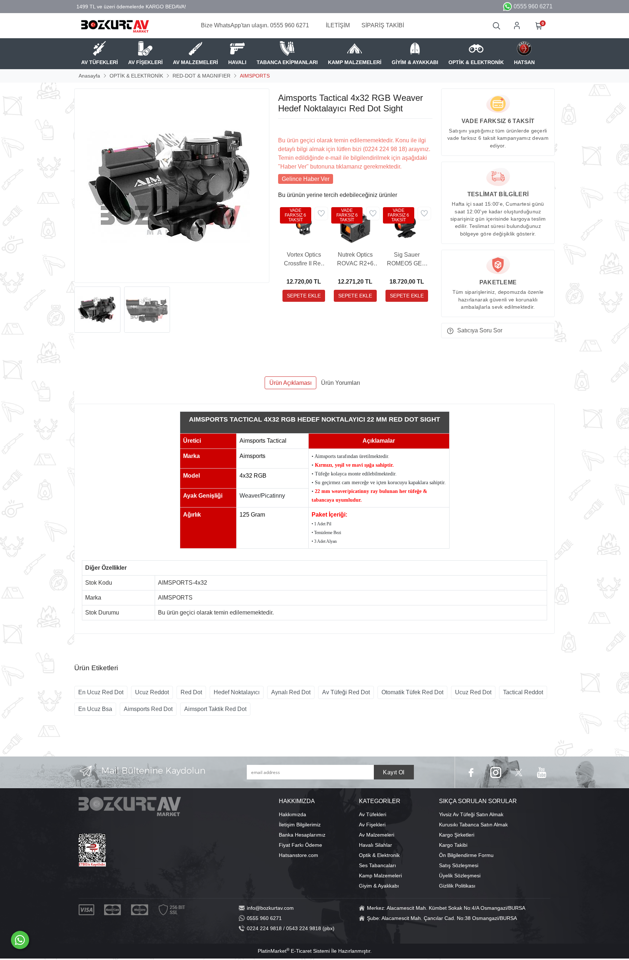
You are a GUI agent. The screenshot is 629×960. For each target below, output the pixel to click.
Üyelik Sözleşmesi (459, 875)
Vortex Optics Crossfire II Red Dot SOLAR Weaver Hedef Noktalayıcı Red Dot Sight (303, 260)
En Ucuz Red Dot (100, 692)
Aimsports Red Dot (148, 709)
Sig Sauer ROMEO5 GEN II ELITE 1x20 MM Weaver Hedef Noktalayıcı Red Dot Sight (406, 260)
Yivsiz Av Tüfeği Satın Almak (471, 814)
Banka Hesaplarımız (302, 835)
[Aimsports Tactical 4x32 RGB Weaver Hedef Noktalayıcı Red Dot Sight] (172, 186)
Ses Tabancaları (377, 865)
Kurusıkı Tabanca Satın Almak (473, 824)
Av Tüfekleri (372, 814)
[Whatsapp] (20, 940)
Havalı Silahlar (375, 845)
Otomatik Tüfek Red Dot (412, 692)
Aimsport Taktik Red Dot (215, 709)
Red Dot (191, 692)
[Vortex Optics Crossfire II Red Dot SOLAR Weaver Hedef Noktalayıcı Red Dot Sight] (303, 226)
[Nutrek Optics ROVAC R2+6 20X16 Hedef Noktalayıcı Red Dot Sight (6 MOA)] (355, 226)
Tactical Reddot (523, 692)
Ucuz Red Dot (473, 692)
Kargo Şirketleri (456, 835)
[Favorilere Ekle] (321, 213)
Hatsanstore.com (298, 855)
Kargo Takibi (453, 845)
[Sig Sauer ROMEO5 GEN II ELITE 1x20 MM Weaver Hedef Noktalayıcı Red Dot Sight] (406, 226)
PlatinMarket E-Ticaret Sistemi (294, 951)
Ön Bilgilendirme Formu (466, 855)
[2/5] (287, 127)
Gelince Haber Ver (305, 179)
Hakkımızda (292, 814)
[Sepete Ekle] (303, 296)
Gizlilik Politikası (457, 886)
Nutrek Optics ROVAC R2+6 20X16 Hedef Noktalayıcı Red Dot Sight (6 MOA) (355, 260)
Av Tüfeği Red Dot (346, 692)
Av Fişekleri (372, 824)
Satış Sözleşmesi (458, 865)
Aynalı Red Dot (290, 692)
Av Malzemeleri (376, 835)
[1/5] (282, 127)
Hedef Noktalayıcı (237, 692)
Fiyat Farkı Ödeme (300, 845)
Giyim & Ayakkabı (379, 886)
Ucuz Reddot (152, 692)
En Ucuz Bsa (95, 709)
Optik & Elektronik (379, 855)
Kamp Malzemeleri (380, 875)
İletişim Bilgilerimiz (300, 824)
